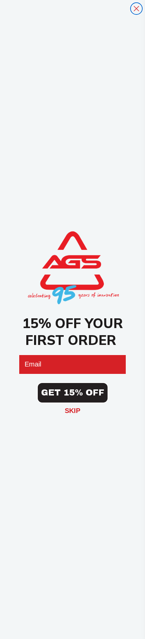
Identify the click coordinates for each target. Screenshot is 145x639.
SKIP (72, 410)
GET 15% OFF (72, 392)
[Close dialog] (136, 8)
